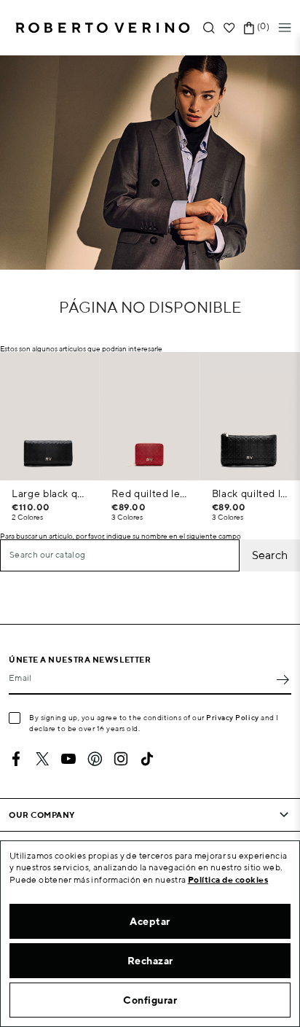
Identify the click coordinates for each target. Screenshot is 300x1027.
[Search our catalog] (209, 28)
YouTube (68, 758)
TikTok (147, 758)
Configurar (150, 1000)
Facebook (16, 758)
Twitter (42, 758)
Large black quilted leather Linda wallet (50, 493)
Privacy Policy (232, 717)
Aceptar (150, 921)
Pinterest (94, 758)
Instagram (121, 758)
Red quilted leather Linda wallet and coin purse (149, 493)
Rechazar (150, 961)
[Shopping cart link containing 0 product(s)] (249, 28)
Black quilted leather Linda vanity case (250, 493)
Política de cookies (228, 879)
